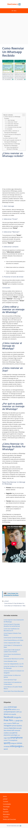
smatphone (13, 740)
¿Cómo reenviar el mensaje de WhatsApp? (12, 135)
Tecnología (6, 806)
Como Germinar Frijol (10, 680)
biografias (7, 709)
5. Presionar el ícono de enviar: (14, 127)
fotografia (17, 717)
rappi (19, 735)
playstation (7, 735)
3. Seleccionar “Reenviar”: (13, 123)
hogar (17, 723)
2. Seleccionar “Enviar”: (12, 122)
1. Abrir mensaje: (11, 120)
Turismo (5, 801)
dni (10, 714)
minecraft (10, 730)
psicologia (14, 735)
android (11, 707)
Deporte (5, 809)
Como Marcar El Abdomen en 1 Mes (14, 606)
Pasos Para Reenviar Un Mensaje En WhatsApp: (12, 148)
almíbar (5, 707)
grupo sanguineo (8, 723)
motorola (17, 730)
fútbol (14, 720)
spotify (7, 742)
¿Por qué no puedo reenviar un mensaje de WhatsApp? (12, 141)
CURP (17, 712)
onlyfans (6, 733)
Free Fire (8, 720)
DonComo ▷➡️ (14, 4)
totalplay (7, 746)
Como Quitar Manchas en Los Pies (14, 659)
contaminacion (9, 712)
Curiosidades (7, 804)
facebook (8, 717)
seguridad (7, 738)
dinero (6, 714)
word (6, 749)
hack (14, 723)
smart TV (7, 740)
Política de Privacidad (9, 819)
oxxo (10, 733)
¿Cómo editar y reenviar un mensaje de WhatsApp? (11, 131)
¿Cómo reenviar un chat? (11, 138)
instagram (7, 725)
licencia (6, 728)
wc (23, 746)
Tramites (5, 817)
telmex (19, 743)
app (15, 707)
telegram (14, 743)
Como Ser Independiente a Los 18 (13, 664)
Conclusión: (9, 129)
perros (14, 733)
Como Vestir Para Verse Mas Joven (14, 691)
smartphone (16, 737)
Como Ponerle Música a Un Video (13, 640)
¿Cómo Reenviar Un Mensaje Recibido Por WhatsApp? (12, 144)
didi (20, 712)
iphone (14, 726)
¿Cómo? (6, 601)
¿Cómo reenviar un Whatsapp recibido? (12, 117)
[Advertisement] (14, 28)
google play (19, 720)
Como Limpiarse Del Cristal (12, 643)
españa (13, 714)
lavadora (19, 726)
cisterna (18, 709)
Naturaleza (6, 814)
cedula (14, 709)
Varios (5, 796)
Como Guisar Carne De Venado (13, 637)
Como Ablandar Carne (10, 661)
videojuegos (16, 746)
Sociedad (5, 812)
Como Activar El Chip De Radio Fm (14, 603)
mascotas (12, 728)
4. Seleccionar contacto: (12, 125)
